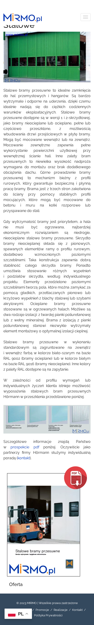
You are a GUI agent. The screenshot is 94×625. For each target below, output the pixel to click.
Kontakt (77, 610)
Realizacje (61, 610)
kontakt (24, 458)
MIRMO (32, 603)
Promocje (42, 610)
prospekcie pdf (24, 447)
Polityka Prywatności (48, 615)
